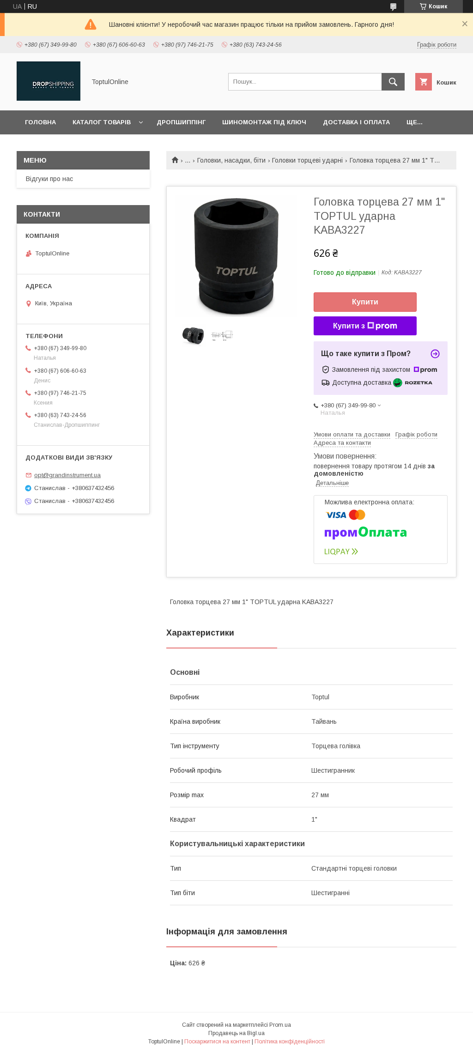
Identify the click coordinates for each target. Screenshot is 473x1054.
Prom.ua (280, 1025)
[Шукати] (393, 82)
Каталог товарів (102, 122)
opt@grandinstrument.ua (67, 475)
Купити (365, 302)
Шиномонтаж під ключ (264, 122)
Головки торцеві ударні (307, 160)
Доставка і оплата (356, 122)
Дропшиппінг (181, 122)
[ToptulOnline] (48, 98)
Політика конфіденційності (290, 1041)
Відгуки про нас (49, 178)
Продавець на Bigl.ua (236, 1033)
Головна (40, 122)
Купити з (349, 326)
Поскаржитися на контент (217, 1041)
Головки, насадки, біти (231, 160)
